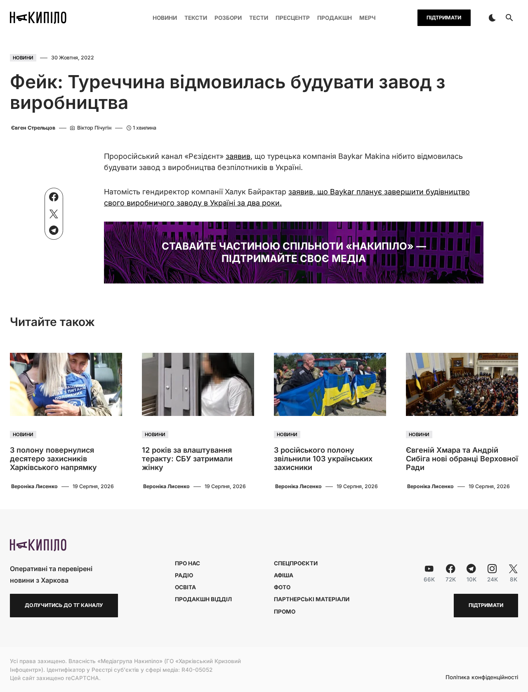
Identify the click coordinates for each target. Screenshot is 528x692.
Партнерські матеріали (311, 599)
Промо (284, 611)
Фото (282, 587)
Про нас (187, 563)
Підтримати (444, 17)
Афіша (283, 575)
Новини (23, 58)
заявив (238, 156)
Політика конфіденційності (482, 677)
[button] (492, 17)
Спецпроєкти (296, 563)
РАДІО (184, 575)
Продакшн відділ (203, 599)
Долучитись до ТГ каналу (64, 605)
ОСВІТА (185, 587)
